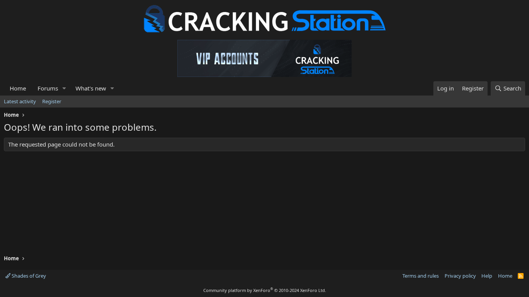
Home (18, 88)
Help (486, 275)
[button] (64, 88)
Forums (48, 88)
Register (51, 101)
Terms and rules (420, 275)
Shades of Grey (28, 275)
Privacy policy (460, 275)
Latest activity (20, 101)
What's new (91, 88)
